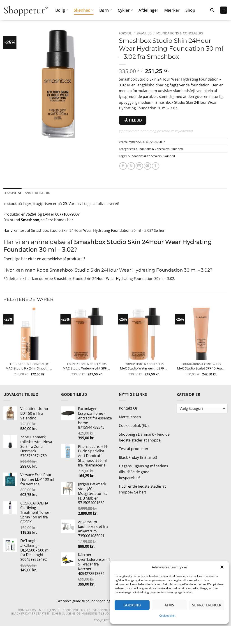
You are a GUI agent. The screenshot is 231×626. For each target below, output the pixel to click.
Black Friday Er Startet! (138, 457)
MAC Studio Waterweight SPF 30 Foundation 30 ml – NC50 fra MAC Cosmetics (144, 368)
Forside (125, 33)
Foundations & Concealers (179, 33)
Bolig (60, 10)
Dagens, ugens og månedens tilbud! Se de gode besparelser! (143, 472)
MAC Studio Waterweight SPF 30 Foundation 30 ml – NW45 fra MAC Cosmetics (87, 368)
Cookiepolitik (167, 615)
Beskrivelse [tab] (12, 193)
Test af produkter (133, 448)
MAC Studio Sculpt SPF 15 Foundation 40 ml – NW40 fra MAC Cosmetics (201, 368)
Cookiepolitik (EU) (134, 425)
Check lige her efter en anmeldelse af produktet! (44, 258)
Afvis (169, 605)
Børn (104, 10)
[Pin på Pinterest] (147, 166)
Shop (190, 10)
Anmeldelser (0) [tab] (37, 193)
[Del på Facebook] (123, 166)
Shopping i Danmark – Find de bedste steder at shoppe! (144, 437)
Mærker (172, 10)
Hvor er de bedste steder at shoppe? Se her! (142, 489)
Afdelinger (148, 10)
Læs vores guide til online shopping (83, 601)
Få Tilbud (132, 120)
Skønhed (82, 10)
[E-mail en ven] (139, 166)
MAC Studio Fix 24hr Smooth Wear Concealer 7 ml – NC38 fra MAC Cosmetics (30, 368)
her (70, 219)
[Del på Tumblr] (155, 166)
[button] (222, 567)
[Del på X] (131, 166)
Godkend (132, 605)
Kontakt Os (128, 408)
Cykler (124, 10)
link (21, 278)
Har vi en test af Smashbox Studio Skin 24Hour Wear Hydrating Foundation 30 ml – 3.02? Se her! (84, 230)
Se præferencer (206, 605)
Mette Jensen (130, 416)
